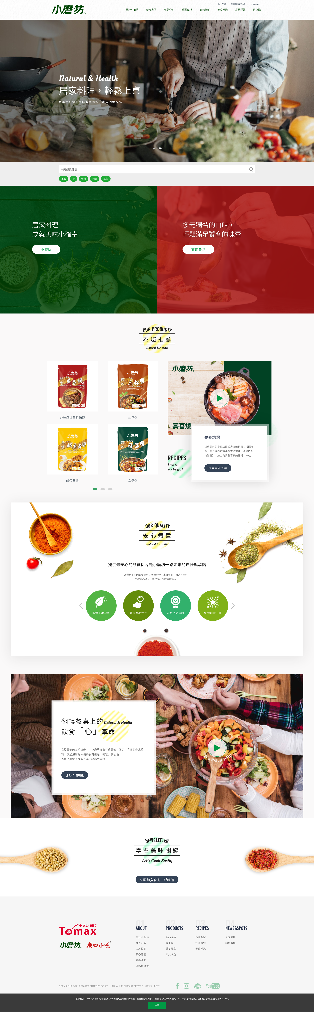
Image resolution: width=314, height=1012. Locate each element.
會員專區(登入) (238, 4)
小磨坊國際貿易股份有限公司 (68, 10)
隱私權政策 (142, 965)
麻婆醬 (132, 480)
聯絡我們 (141, 960)
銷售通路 (230, 942)
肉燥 (94, 178)
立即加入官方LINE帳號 (157, 879)
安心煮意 (141, 954)
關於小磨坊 (142, 937)
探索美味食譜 (218, 468)
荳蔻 (106, 178)
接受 (157, 1005)
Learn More (74, 775)
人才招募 (141, 948)
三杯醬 (132, 417)
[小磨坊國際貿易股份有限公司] (77, 934)
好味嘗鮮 (200, 942)
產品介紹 (171, 937)
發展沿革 (141, 942)
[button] (153, 148)
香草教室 (171, 948)
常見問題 (171, 954)
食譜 (83, 178)
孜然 (63, 178)
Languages (255, 4)
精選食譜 (200, 937)
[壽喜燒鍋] (219, 398)
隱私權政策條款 (205, 998)
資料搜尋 (221, 4)
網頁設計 (149, 986)
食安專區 (230, 937)
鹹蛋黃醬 (72, 480)
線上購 (170, 942)
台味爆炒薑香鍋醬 (72, 417)
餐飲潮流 (200, 948)
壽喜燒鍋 (212, 436)
